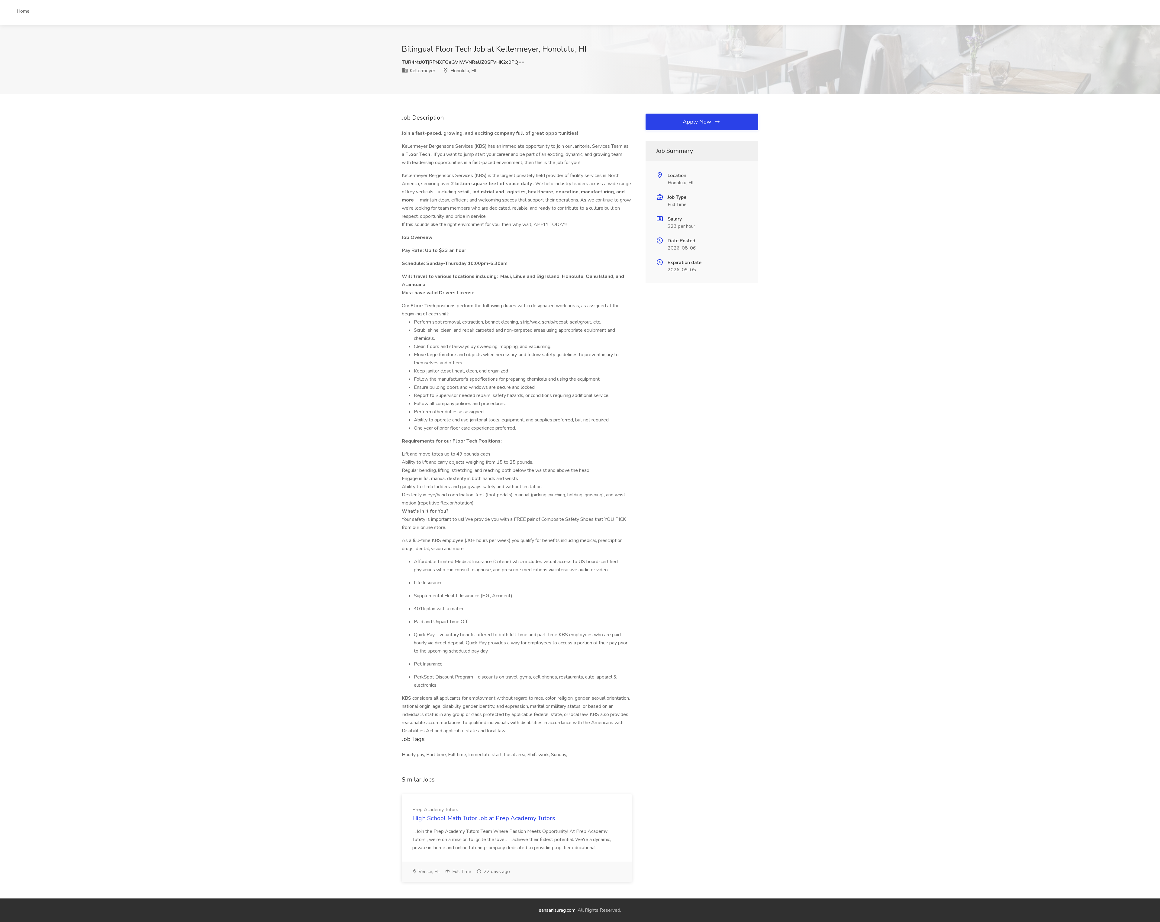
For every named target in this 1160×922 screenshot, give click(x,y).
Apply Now (698, 121)
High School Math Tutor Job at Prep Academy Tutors (483, 818)
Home (23, 11)
